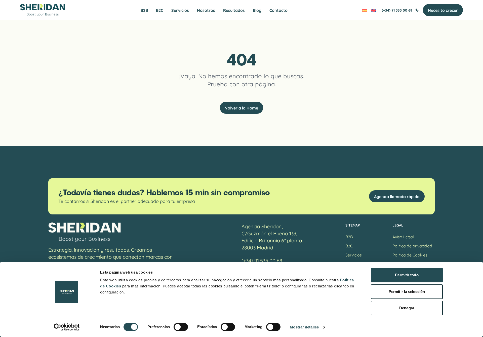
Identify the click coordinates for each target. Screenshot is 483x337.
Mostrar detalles (304, 327)
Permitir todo (406, 275)
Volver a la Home (241, 108)
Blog (257, 10)
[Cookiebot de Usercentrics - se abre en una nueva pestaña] (67, 327)
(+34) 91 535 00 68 (397, 10)
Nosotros (206, 10)
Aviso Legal (403, 236)
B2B (144, 10)
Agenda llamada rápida (397, 196)
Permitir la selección (407, 291)
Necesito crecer (443, 10)
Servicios (180, 10)
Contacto (278, 10)
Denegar (406, 308)
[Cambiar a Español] (364, 10)
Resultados (234, 10)
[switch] (181, 327)
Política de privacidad (412, 245)
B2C (159, 10)
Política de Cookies (409, 254)
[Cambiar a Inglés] (373, 10)
